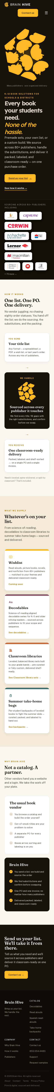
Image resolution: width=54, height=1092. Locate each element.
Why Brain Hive (12, 1045)
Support (34, 1057)
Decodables (36, 1006)
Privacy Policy (37, 1081)
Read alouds (36, 1012)
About (7, 1081)
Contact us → (16, 974)
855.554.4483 (37, 1051)
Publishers (9, 1057)
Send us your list (20, 178)
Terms (26, 1081)
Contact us (28, 12)
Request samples (39, 1062)
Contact (16, 1081)
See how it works (15, 188)
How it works (11, 1051)
